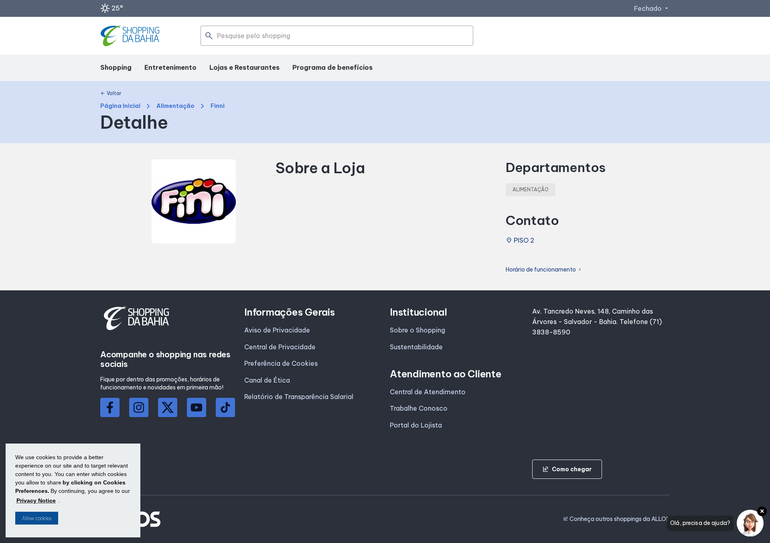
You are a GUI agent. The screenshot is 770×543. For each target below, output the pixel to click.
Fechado (652, 8)
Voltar (111, 93)
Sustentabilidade (416, 347)
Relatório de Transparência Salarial (298, 397)
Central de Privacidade (280, 347)
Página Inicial (120, 106)
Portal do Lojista (416, 425)
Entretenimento (170, 67)
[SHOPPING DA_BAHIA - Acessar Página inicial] (131, 36)
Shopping (116, 67)
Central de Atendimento (428, 392)
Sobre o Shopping (417, 330)
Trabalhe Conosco (419, 408)
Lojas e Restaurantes (244, 67)
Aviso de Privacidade (277, 330)
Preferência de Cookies (281, 363)
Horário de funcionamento (544, 269)
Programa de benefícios (332, 67)
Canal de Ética (267, 380)
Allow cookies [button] (36, 518)
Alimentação (175, 106)
